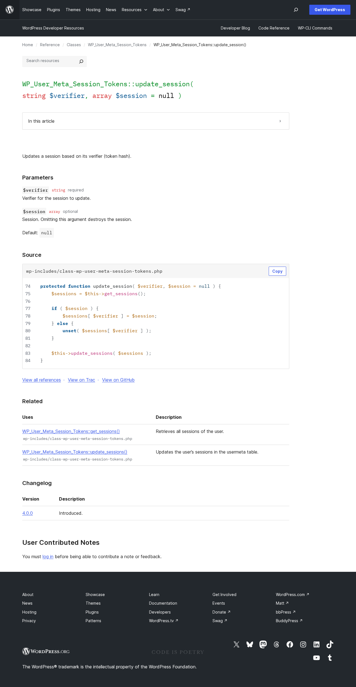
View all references (41, 380)
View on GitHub (118, 380)
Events (218, 603)
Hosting (29, 612)
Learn (154, 594)
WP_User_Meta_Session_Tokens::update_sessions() (74, 452)
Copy (277, 271)
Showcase (95, 594)
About (27, 594)
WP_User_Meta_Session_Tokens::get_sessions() (71, 431)
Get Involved (224, 594)
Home (27, 44)
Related (32, 401)
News (27, 603)
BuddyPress (289, 620)
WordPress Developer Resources (53, 28)
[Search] (81, 61)
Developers (160, 612)
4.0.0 (27, 513)
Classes (74, 44)
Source (31, 255)
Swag (220, 620)
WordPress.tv (164, 620)
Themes (93, 603)
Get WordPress (330, 9)
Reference (50, 44)
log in (48, 556)
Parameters (37, 177)
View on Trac (81, 380)
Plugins (92, 612)
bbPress (286, 612)
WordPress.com (293, 594)
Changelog (37, 483)
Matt (282, 603)
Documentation (163, 603)
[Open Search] (296, 9)
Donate (221, 612)
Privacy (29, 620)
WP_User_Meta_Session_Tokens (117, 44)
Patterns (93, 620)
